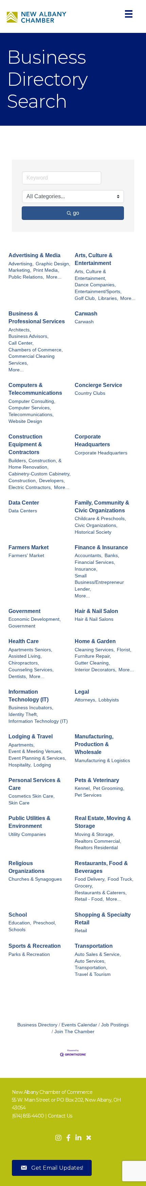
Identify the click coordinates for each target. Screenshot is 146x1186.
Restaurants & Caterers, (101, 892)
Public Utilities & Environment (29, 822)
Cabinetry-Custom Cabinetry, (39, 473)
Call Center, (21, 343)
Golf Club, (85, 298)
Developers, (52, 480)
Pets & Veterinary (97, 780)
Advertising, (21, 263)
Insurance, (86, 569)
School (17, 915)
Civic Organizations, (96, 525)
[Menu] (128, 14)
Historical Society (93, 532)
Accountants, (89, 555)
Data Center (23, 503)
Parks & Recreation (29, 954)
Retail (81, 930)
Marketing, (19, 270)
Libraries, (108, 298)
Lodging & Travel (30, 736)
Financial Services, (95, 562)
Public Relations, (26, 277)
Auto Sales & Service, (98, 954)
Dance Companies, (95, 284)
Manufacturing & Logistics (102, 760)
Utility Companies (27, 834)
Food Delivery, (90, 879)
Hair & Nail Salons (94, 619)
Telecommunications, (31, 414)
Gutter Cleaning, (92, 663)
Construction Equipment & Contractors (25, 444)
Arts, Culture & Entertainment (94, 259)
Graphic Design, (53, 263)
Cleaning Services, (95, 649)
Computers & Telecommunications (35, 389)
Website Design (25, 421)
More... (53, 277)
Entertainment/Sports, (98, 291)
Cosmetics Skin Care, (31, 796)
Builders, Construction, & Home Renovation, (34, 464)
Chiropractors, (23, 663)
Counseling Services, (31, 669)
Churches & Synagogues (35, 879)
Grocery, (84, 885)
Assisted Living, (25, 656)
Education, (19, 922)
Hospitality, (20, 765)
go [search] (76, 213)
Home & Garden (95, 641)
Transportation (94, 946)
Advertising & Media (34, 255)
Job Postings (115, 1024)
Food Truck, (120, 879)
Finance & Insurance (101, 547)
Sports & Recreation (34, 946)
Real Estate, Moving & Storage (103, 822)
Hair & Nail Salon (96, 611)
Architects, (19, 329)
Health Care (23, 641)
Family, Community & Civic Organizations (102, 506)
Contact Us (60, 1116)
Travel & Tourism (93, 974)
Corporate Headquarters (92, 440)
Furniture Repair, (93, 656)
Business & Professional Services (36, 317)
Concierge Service (98, 385)
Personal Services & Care (34, 784)
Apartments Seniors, (30, 649)
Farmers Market (28, 547)
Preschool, (44, 922)
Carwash (86, 313)
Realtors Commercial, (98, 841)
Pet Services (88, 795)
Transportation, (91, 967)
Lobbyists (108, 699)
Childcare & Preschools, (100, 518)
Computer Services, (29, 407)
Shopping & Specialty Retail (103, 918)
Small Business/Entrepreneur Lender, (99, 582)
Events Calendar (79, 1024)
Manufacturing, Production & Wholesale (94, 744)
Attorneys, (85, 699)
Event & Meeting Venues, (35, 751)
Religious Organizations (26, 867)
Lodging (42, 765)
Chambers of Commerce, (35, 349)
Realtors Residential (96, 847)
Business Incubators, (30, 707)
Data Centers (22, 510)
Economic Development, (34, 619)
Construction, (22, 480)
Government (24, 611)
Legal (82, 692)
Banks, (112, 555)
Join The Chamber (74, 1031)
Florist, (124, 649)
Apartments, (21, 745)
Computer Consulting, (31, 401)
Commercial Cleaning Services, (31, 360)
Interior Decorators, (95, 669)
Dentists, (17, 676)
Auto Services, (90, 961)
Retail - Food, (89, 899)
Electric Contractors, (30, 487)
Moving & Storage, (94, 834)
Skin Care (19, 802)
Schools (16, 929)
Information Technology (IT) (28, 695)
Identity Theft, (23, 714)
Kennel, (83, 788)
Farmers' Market (26, 555)
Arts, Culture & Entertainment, (90, 275)
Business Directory (37, 1024)
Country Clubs (90, 393)
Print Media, (46, 270)
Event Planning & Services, (37, 758)
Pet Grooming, (108, 788)
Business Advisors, (28, 336)
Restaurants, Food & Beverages (101, 867)
